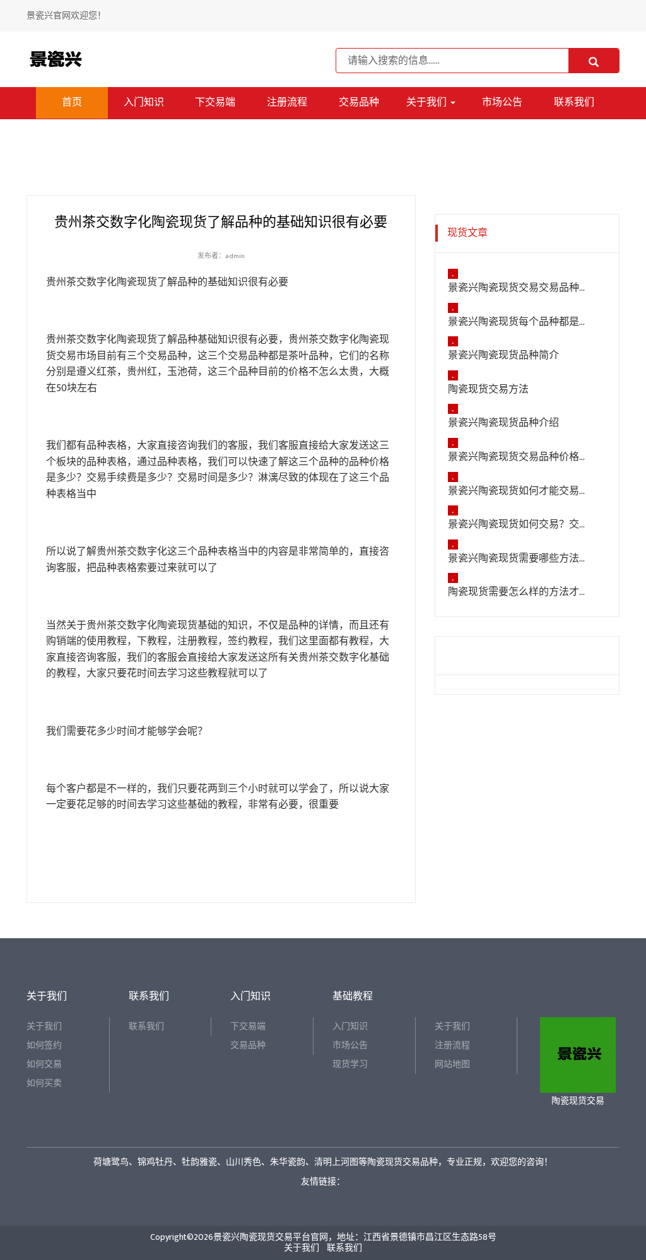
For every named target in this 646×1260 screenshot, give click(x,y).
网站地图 (452, 1064)
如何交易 (44, 1064)
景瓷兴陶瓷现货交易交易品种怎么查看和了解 (519, 288)
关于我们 (427, 102)
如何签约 (44, 1045)
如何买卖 (44, 1083)
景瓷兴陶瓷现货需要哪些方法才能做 (519, 559)
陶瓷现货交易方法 (488, 390)
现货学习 (350, 1064)
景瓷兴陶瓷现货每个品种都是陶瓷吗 (519, 322)
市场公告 (502, 102)
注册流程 (287, 102)
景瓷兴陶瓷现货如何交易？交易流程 (519, 525)
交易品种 (359, 102)
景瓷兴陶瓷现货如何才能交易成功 (519, 491)
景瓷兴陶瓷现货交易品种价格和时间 (519, 457)
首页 (72, 102)
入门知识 (144, 102)
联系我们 (574, 102)
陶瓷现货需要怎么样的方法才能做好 (519, 592)
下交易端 (215, 102)
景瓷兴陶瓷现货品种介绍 (503, 423)
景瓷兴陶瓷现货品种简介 (503, 356)
